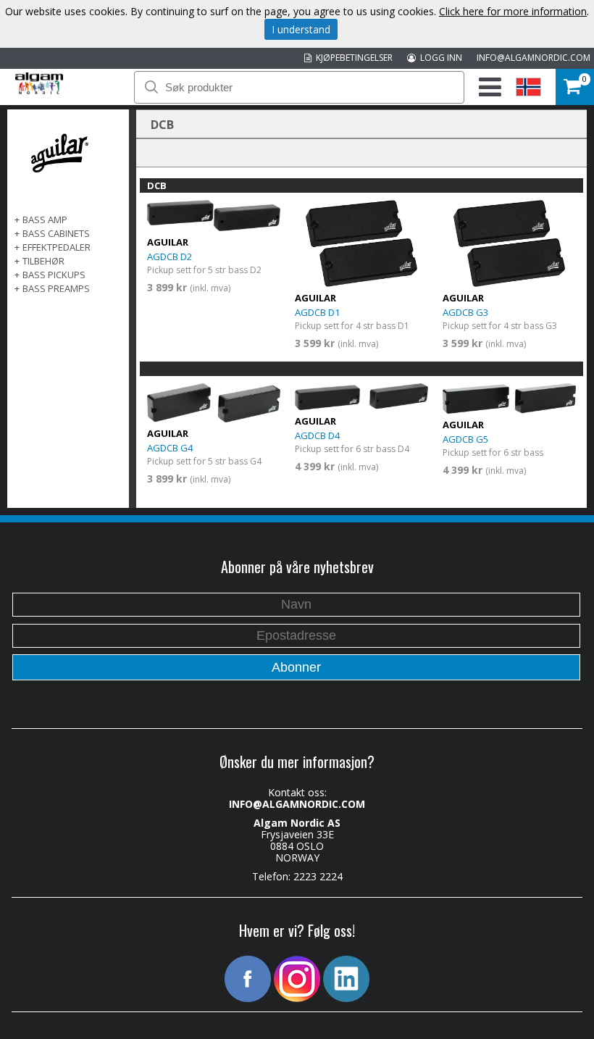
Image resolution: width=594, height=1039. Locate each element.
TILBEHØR (43, 260)
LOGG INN (439, 57)
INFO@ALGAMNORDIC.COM (533, 57)
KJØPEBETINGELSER (352, 57)
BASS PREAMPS (56, 288)
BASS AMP (44, 219)
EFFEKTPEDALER (56, 247)
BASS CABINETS (56, 233)
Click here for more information (513, 11)
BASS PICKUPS (53, 274)
